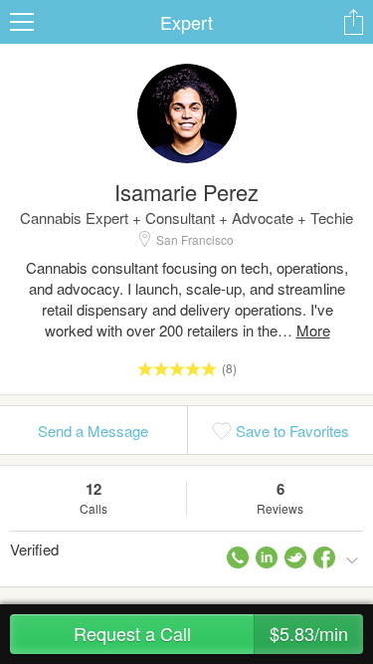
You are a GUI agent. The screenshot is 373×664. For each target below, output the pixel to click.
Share (353, 22)
